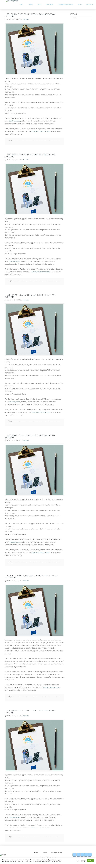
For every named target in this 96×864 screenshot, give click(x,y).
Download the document (40, 131)
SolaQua (53, 140)
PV (44, 140)
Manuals (26, 19)
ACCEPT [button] (90, 860)
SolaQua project (14, 121)
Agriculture (15, 140)
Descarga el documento (50, 687)
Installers (23, 140)
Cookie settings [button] (81, 861)
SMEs (48, 140)
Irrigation (30, 140)
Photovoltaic (38, 140)
